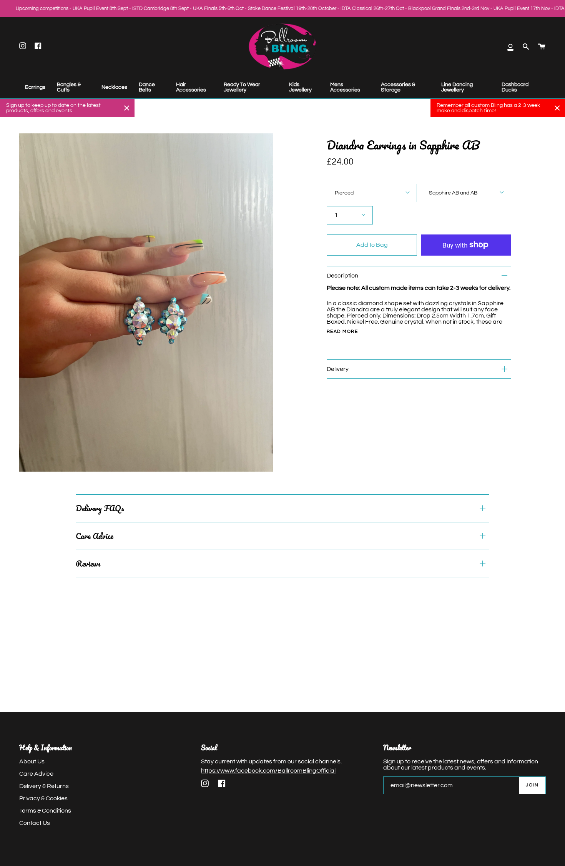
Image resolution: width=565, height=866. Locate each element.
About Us (32, 761)
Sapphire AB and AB (453, 193)
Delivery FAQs (100, 508)
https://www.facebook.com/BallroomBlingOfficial (268, 771)
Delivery (338, 369)
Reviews (88, 563)
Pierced (344, 193)
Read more (342, 331)
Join (532, 785)
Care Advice (94, 535)
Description (342, 276)
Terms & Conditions (45, 811)
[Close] (127, 108)
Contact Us (34, 823)
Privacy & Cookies (43, 798)
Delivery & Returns (44, 786)
